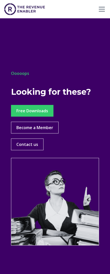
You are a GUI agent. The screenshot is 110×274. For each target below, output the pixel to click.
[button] (101, 9)
